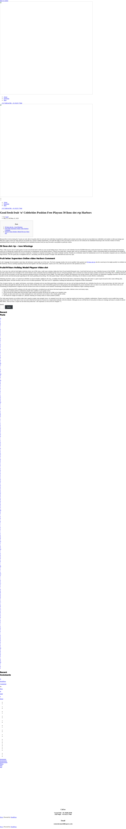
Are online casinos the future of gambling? (0, 345)
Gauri (6, 217)
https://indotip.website (9, 744)
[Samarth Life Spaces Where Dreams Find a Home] (46, 94)
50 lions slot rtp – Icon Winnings (13, 227)
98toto (1, 764)
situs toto (1, 766)
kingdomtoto (3, 761)
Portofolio (6, 98)
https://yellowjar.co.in (9, 747)
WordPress (14, 817)
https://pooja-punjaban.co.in (7, 750)
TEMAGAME (7, 702)
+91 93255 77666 (17, 103)
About (5, 97)
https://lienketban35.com (10, 742)
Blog (5, 100)
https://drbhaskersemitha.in (10, 745)
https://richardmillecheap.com (11, 753)
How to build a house (1, 693)
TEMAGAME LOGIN (7, 704)
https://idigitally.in (8, 748)
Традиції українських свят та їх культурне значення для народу (0, 469)
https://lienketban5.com (9, 741)
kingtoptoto (3, 759)
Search (2, 304)
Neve (1, 817)
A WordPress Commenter (3, 681)
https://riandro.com (8, 739)
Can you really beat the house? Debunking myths (0, 639)
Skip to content (4, 0)
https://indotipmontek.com (10, 756)
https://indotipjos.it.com (9, 755)
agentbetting (6, 730)
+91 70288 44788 (6, 103)
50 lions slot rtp (91, 262)
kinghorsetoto (3, 762)
